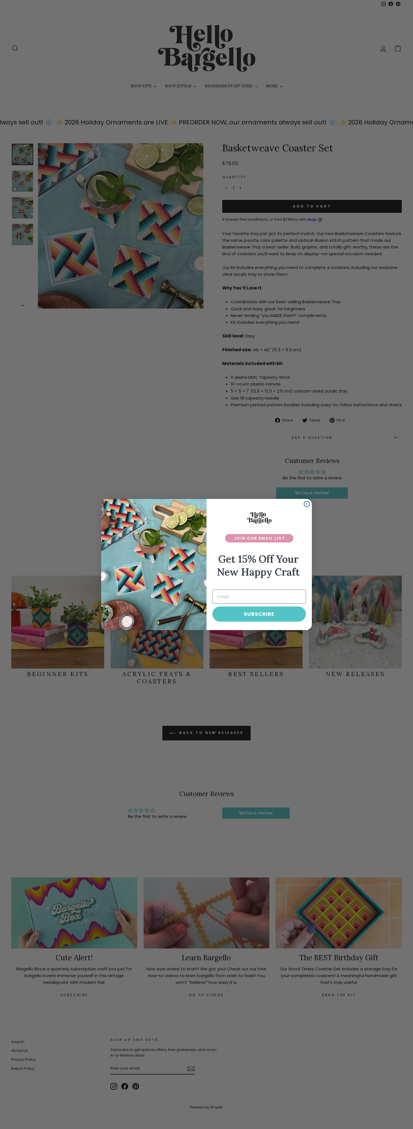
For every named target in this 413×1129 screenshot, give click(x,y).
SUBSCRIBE (259, 613)
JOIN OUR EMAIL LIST (259, 538)
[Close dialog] (307, 504)
